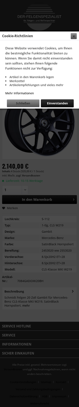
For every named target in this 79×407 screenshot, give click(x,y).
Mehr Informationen (19, 93)
